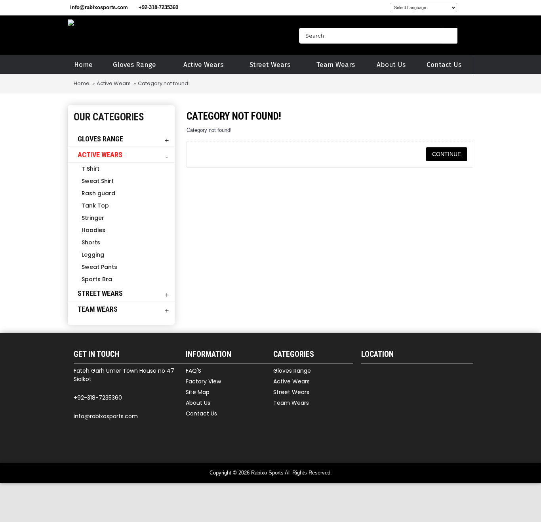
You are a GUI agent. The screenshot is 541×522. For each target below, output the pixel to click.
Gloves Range (292, 371)
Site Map (198, 392)
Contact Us (201, 413)
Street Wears (291, 392)
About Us (198, 403)
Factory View (203, 381)
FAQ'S (193, 371)
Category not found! (164, 83)
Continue (446, 154)
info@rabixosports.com (106, 416)
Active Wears (114, 83)
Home (82, 83)
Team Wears (291, 403)
